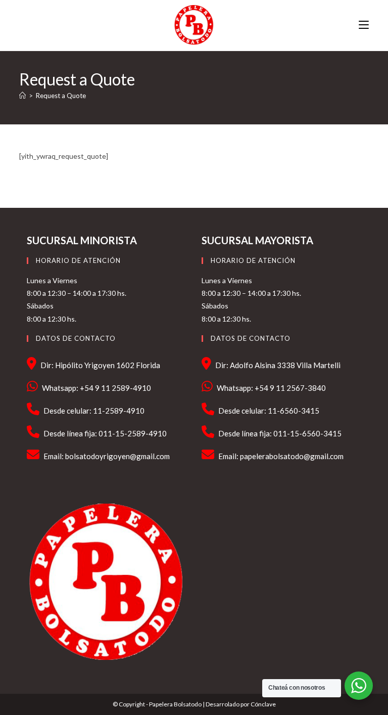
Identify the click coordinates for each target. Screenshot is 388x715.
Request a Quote (61, 96)
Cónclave (263, 704)
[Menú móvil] (364, 25)
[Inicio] (22, 96)
